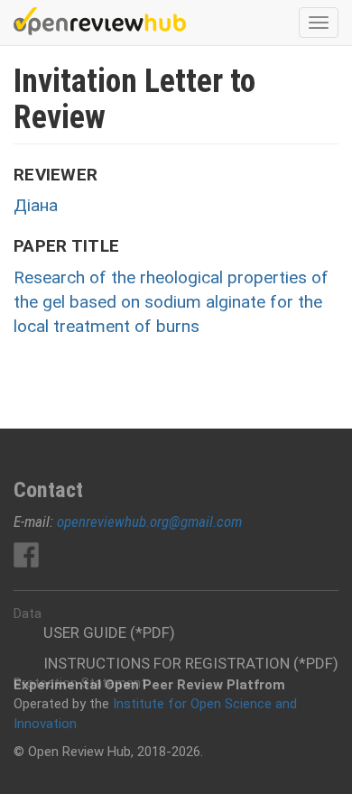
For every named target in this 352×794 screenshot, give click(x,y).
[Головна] (99, 21)
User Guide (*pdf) (109, 632)
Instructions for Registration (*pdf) (190, 663)
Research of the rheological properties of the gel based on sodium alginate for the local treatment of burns (171, 302)
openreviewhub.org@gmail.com (149, 521)
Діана (36, 205)
